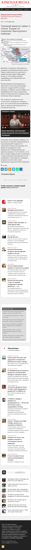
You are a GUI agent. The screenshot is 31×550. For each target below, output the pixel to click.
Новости (7, 9)
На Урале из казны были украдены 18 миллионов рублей (18, 495)
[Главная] (15, 4)
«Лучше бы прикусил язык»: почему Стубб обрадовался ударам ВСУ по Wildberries (17, 389)
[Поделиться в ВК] (2, 169)
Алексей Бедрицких (12, 385)
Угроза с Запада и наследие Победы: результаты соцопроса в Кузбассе (17, 423)
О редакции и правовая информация (12, 538)
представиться (12, 187)
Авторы (27, 9)
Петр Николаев (12, 419)
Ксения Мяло (11, 264)
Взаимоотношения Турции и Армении (11, 17)
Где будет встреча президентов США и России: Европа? (18, 480)
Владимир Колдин (12, 247)
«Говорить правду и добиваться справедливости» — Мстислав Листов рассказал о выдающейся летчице (18, 403)
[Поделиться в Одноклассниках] (9, 169)
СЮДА (7, 542)
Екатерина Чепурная (13, 356)
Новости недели (12, 221)
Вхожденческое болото (16, 210)
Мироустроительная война (11, 14)
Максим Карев (11, 235)
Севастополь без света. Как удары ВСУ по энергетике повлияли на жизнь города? (17, 360)
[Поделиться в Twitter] (13, 169)
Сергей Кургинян (12, 208)
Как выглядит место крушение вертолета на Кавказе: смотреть (18, 490)
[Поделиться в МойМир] (20, 169)
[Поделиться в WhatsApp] (17, 169)
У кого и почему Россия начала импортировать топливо (16, 458)
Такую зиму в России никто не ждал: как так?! (18, 485)
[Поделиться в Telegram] (6, 169)
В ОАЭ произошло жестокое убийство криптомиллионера (17, 505)
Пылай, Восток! (13, 237)
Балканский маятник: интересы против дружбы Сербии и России (17, 251)
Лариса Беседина (12, 278)
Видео (13, 9)
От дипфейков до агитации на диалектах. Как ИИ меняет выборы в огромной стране (18, 373)
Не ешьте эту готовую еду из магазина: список (17, 500)
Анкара (5, 165)
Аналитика (20, 9)
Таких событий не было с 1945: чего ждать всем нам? (18, 511)
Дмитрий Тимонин (13, 369)
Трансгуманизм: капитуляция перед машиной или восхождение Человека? (15, 133)
